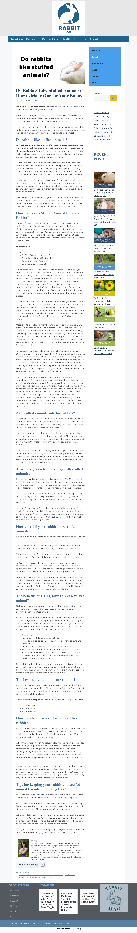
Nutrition (16, 39)
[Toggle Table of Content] (41, 865)
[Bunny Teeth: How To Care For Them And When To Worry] (104, 235)
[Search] (113, 98)
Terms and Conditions (63, 929)
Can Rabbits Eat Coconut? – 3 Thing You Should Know (88, 897)
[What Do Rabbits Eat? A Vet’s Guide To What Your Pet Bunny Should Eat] (104, 206)
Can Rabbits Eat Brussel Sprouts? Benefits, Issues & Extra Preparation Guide (68, 902)
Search (97, 94)
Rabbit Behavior (25, 872)
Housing (80, 39)
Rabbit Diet (99, 120)
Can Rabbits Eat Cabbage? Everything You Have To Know (104, 351)
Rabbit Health (100, 124)
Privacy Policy (76, 929)
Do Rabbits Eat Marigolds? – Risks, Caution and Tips (103, 301)
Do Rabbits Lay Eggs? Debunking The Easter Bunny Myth (104, 193)
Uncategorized (101, 136)
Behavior (32, 39)
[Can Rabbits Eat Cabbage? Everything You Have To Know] (104, 338)
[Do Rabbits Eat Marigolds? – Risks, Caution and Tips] (104, 288)
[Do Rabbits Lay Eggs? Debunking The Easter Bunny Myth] (104, 180)
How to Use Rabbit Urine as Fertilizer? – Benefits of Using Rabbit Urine (47, 875)
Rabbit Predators (102, 132)
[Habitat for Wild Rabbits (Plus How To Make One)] (104, 262)
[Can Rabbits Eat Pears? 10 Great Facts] (104, 314)
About (93, 39)
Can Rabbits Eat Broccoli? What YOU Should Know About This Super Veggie (47, 900)
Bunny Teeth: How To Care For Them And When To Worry (104, 248)
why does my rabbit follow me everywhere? (36, 877)
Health (66, 39)
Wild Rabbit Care (102, 140)
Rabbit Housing (101, 128)
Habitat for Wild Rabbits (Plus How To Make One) (104, 275)
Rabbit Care (50, 39)
